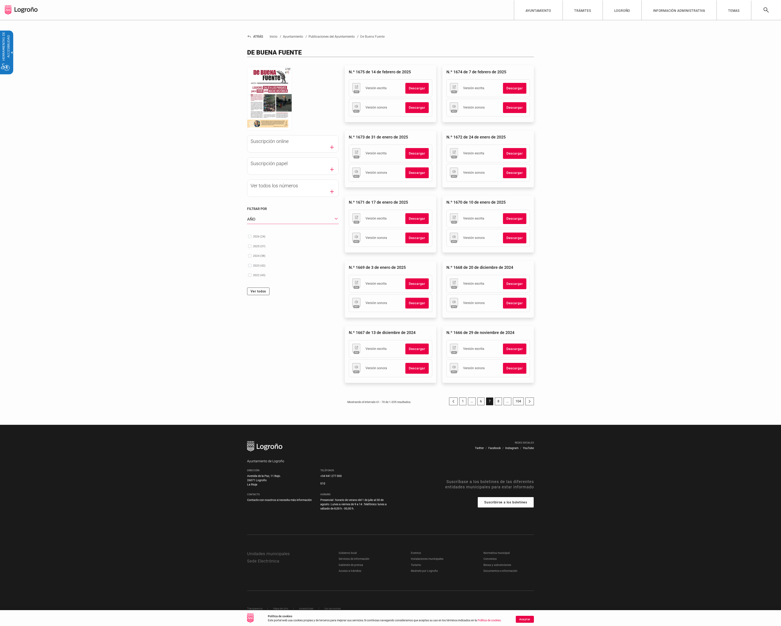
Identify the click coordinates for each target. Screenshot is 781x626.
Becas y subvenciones (497, 565)
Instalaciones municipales (427, 558)
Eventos (416, 553)
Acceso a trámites (350, 570)
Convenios (490, 558)
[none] (8, 10)
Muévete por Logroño (424, 570)
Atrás (255, 36)
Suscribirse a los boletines (505, 502)
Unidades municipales (268, 553)
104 (520, 402)
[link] (766, 10)
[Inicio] (26, 10)
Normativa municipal (496, 553)
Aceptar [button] (524, 619)
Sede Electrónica (263, 561)
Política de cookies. (490, 620)
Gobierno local (348, 553)
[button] (472, 401)
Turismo (416, 565)
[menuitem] (538, 10)
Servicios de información (354, 558)
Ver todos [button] (258, 291)
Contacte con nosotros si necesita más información (279, 500)
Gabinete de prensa (351, 565)
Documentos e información (500, 570)
